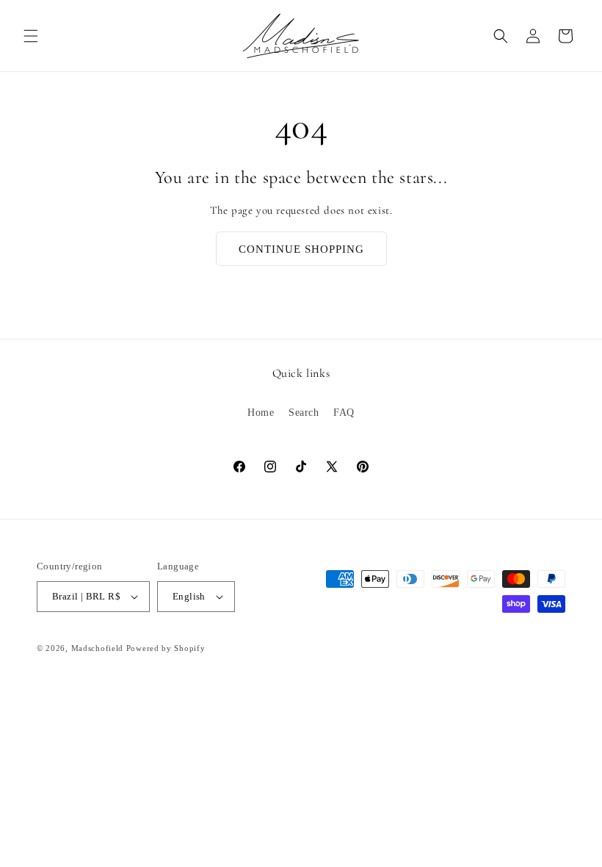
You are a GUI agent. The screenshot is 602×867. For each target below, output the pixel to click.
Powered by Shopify (166, 648)
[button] (31, 36)
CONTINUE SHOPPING (301, 249)
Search (304, 412)
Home (260, 412)
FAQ (344, 412)
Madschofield (97, 648)
